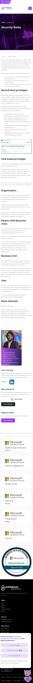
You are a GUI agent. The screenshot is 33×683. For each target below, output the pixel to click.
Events (3, 611)
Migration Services (6, 619)
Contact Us (7, 670)
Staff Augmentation (6, 621)
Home (3, 22)
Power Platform (5, 628)
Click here (16, 311)
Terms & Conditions (6, 680)
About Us (3, 605)
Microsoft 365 (5, 632)
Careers (3, 607)
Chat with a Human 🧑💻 (14, 650)
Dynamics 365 (5, 630)
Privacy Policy (17, 680)
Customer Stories (6, 609)
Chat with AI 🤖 (14, 645)
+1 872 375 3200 (6, 2)
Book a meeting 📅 (14, 655)
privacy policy (15, 663)
